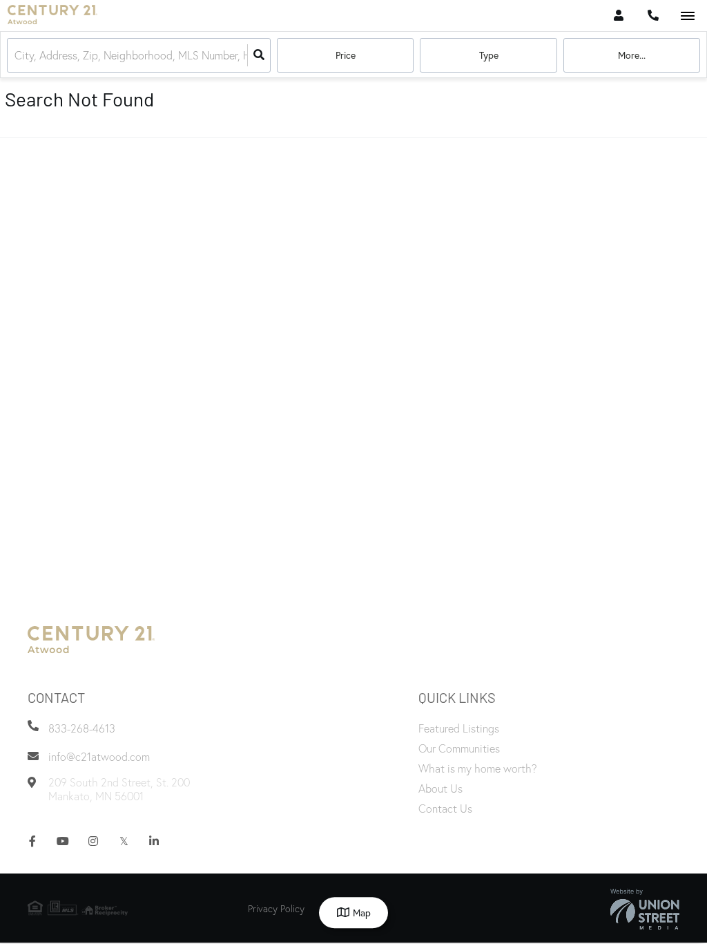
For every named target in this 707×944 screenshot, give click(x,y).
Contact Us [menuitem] (445, 808)
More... (632, 55)
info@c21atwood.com (99, 757)
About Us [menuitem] (440, 788)
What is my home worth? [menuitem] (477, 768)
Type (488, 55)
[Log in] (618, 15)
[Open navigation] (687, 16)
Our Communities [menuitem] (459, 748)
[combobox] (15, 56)
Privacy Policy (276, 909)
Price (346, 55)
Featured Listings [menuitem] (458, 728)
